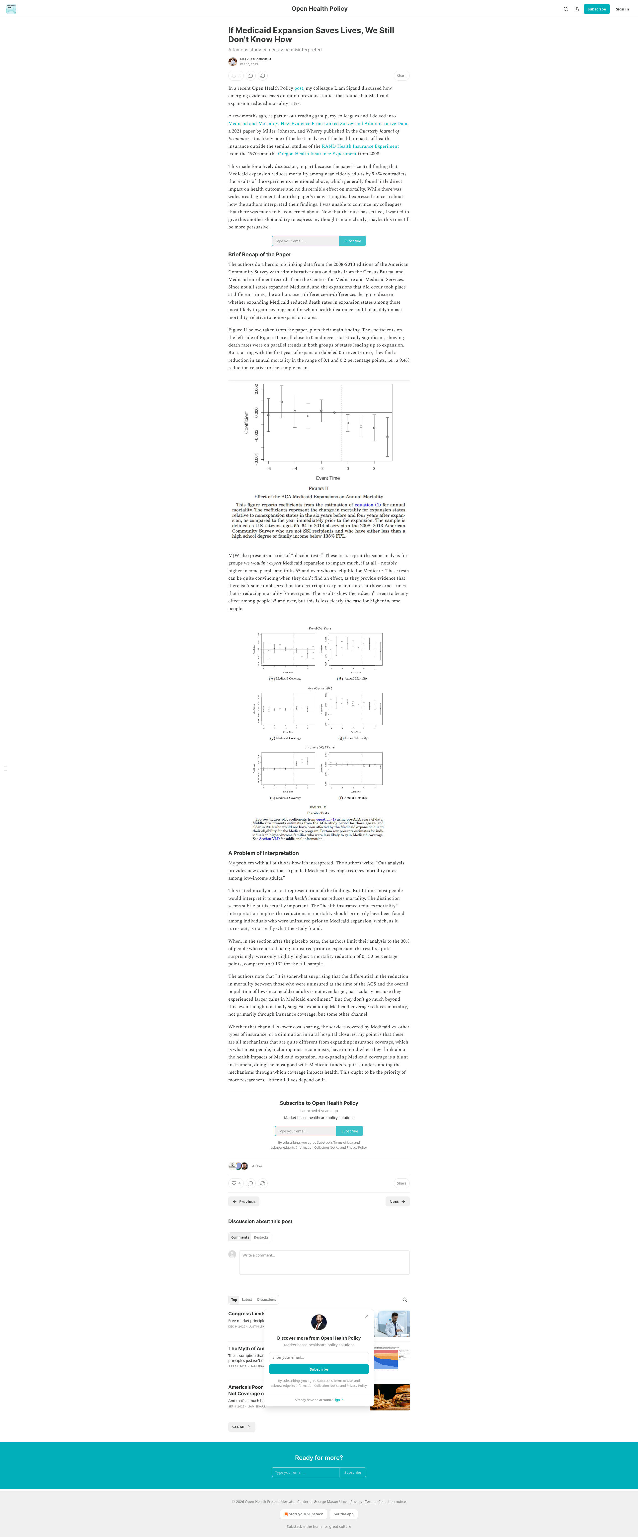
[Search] (566, 9)
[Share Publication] (577, 9)
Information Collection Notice (317, 1385)
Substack (294, 1526)
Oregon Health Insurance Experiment (317, 153)
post (298, 88)
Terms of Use (343, 1380)
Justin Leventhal (262, 1326)
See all (238, 1426)
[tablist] (249, 1237)
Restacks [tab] (261, 1237)
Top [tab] (234, 1299)
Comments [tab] (240, 1237)
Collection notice (392, 1501)
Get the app (343, 1514)
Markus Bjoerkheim (255, 59)
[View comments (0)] (251, 76)
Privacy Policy (357, 1385)
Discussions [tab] (266, 1299)
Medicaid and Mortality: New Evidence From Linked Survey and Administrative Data (317, 123)
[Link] (221, 254)
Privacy (356, 1501)
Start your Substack (306, 1514)
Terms (370, 1501)
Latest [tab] (247, 1299)
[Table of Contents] (5, 768)
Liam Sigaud (259, 1366)
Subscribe (597, 8)
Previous (247, 1201)
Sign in (622, 8)
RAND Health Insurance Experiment (360, 146)
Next (394, 1201)
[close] (367, 1316)
